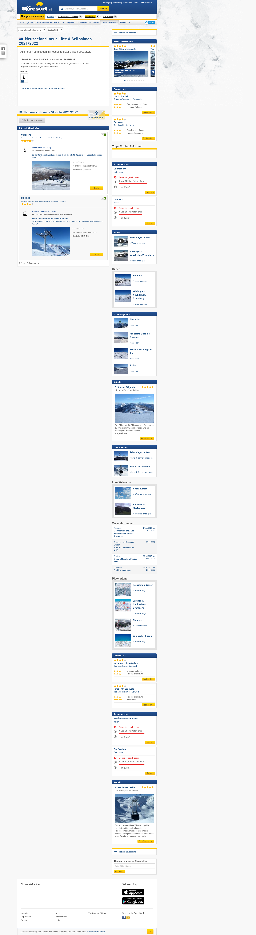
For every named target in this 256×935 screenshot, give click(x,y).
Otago (61, 138)
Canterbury (62, 201)
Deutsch (147, 3)
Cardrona (26, 135)
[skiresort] (37, 7)
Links (57, 913)
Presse (24, 920)
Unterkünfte (125, 22)
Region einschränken (33, 120)
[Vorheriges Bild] (116, 64)
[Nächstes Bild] (153, 64)
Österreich (118, 172)
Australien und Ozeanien (29, 138)
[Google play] (133, 904)
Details (96, 188)
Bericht (149, 192)
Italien (116, 203)
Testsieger (107, 3)
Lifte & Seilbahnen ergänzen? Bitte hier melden (42, 88)
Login (57, 920)
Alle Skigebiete (26, 22)
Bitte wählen (108, 17)
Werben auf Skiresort (98, 913)
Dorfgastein (120, 749)
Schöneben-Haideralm (126, 718)
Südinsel (54, 138)
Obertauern (120, 169)
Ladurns (118, 199)
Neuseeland (44, 138)
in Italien (130, 125)
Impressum (26, 916)
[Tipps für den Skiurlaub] (150, 22)
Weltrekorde (127, 3)
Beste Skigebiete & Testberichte (50, 22)
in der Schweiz (132, 692)
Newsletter (117, 3)
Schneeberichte (84, 22)
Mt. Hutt (25, 198)
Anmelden (119, 871)
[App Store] (133, 895)
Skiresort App (129, 884)
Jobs (136, 3)
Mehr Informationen (96, 931)
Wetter (96, 22)
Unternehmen (61, 916)
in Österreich (136, 99)
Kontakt (24, 913)
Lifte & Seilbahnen (109, 22)
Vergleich (70, 22)
